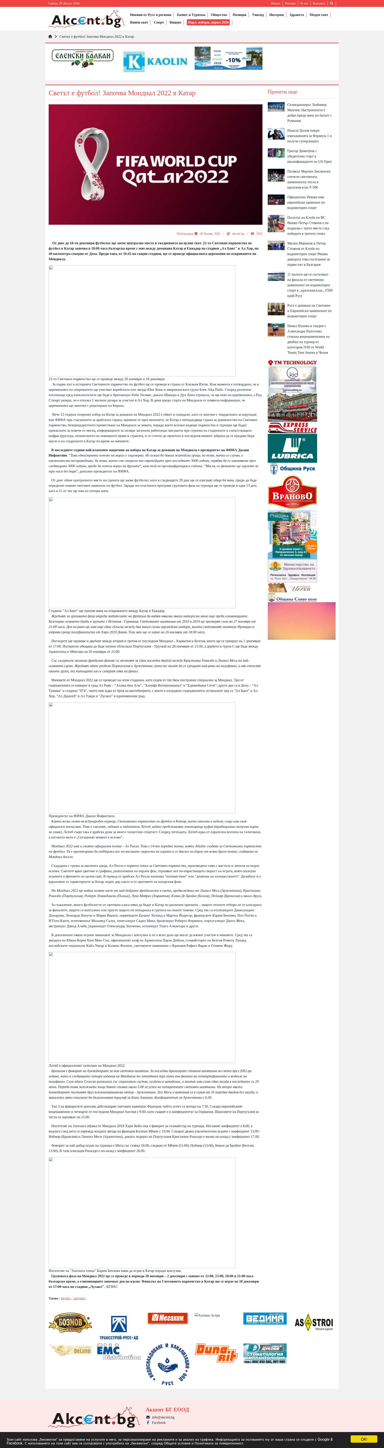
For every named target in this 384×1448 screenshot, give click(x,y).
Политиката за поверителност (219, 1443)
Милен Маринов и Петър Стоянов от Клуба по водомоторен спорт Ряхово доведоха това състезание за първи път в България (308, 253)
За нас (304, 3)
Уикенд (258, 15)
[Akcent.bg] (86, 19)
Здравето (297, 15)
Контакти (319, 3)
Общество (219, 15)
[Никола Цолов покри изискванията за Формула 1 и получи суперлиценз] (276, 133)
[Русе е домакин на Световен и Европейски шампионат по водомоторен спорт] (276, 309)
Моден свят (319, 15)
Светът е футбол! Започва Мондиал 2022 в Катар (97, 36)
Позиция (239, 15)
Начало (275, 3)
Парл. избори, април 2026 (208, 22)
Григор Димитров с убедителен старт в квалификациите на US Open (309, 156)
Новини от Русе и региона (150, 15)
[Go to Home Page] (50, 36)
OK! (364, 1439)
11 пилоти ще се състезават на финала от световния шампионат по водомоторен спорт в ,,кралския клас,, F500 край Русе (310, 285)
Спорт (159, 22)
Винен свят (139, 22)
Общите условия (177, 1443)
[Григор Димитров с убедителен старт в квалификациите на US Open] (276, 153)
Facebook (158, 1422)
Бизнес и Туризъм (191, 15)
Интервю (276, 15)
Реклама (290, 3)
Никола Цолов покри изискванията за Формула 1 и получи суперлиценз (309, 136)
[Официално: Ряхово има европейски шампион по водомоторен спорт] (276, 199)
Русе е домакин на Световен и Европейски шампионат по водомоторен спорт (309, 311)
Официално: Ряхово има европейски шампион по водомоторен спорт (306, 202)
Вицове (175, 22)
